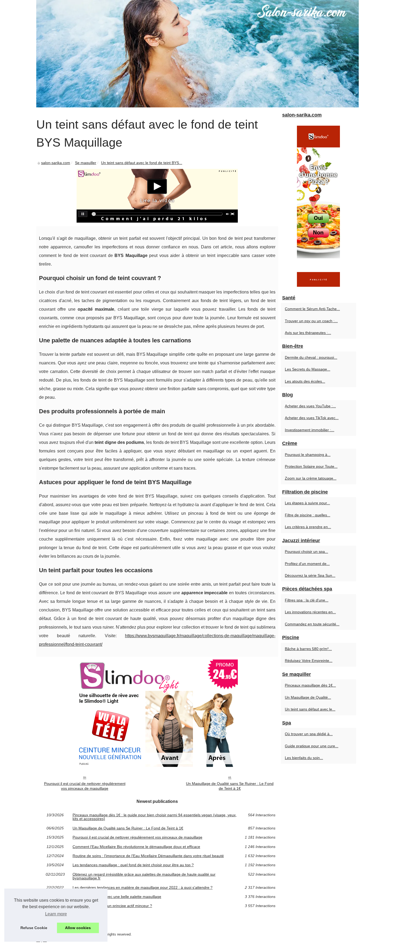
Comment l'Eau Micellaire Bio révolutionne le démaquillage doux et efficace (136, 847)
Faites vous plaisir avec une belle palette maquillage (117, 896)
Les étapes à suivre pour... (307, 503)
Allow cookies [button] (78, 928)
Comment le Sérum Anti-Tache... (312, 309)
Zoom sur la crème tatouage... (310, 478)
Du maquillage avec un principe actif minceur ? (112, 906)
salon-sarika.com (55, 163)
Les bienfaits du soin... (304, 758)
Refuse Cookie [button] (33, 928)
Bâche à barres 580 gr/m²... (308, 649)
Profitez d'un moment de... (307, 563)
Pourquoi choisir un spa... (306, 551)
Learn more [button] (56, 914)
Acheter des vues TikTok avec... (312, 418)
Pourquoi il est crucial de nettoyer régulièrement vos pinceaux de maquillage (84, 786)
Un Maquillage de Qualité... (308, 697)
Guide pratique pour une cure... (311, 746)
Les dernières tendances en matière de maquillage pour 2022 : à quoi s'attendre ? (143, 887)
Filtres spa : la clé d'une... (306, 600)
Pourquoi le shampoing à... (308, 454)
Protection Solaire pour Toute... (311, 466)
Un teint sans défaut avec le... (310, 709)
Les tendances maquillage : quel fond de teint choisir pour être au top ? (133, 865)
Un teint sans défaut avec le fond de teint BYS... (141, 163)
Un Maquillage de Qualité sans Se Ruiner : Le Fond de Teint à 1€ (230, 786)
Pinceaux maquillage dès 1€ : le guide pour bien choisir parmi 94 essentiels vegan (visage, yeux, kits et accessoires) (155, 817)
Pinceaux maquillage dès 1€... (310, 685)
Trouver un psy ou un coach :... (311, 321)
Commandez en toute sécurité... (312, 624)
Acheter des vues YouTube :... (310, 406)
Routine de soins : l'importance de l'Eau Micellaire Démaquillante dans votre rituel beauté (148, 856)
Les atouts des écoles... (305, 381)
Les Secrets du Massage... (307, 369)
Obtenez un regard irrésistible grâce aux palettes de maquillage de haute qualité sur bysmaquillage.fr (144, 876)
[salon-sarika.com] (197, 53)
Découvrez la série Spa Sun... (310, 575)
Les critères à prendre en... (308, 527)
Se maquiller (85, 163)
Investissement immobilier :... (309, 430)
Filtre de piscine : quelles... (307, 515)
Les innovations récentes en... (310, 612)
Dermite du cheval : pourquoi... (311, 357)
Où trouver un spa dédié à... (309, 734)
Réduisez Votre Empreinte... (308, 660)
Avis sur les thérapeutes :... (308, 333)
